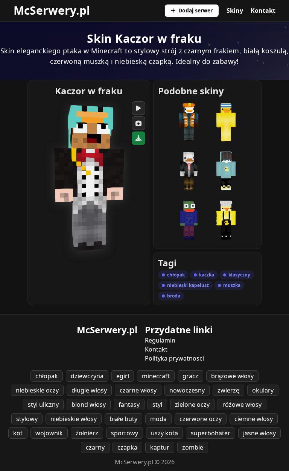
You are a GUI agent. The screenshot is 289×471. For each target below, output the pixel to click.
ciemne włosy (253, 419)
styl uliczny (43, 404)
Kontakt (263, 10)
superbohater (210, 433)
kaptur (159, 447)
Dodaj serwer (195, 10)
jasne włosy (259, 433)
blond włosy (88, 404)
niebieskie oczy (37, 390)
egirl (122, 376)
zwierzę (228, 390)
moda (158, 419)
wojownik (49, 433)
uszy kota (164, 433)
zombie (192, 447)
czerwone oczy (200, 419)
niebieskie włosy (73, 419)
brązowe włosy (232, 376)
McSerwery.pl (52, 10)
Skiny (235, 10)
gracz (190, 376)
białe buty (123, 419)
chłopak (46, 376)
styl (157, 404)
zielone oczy (192, 404)
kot (18, 433)
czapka (127, 447)
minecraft (156, 376)
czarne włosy (138, 390)
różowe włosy (242, 404)
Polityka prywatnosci (174, 358)
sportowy (124, 433)
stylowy (27, 419)
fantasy (129, 404)
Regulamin (160, 340)
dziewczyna (87, 376)
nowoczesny (187, 390)
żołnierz (87, 433)
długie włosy (89, 390)
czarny (95, 447)
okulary (263, 390)
